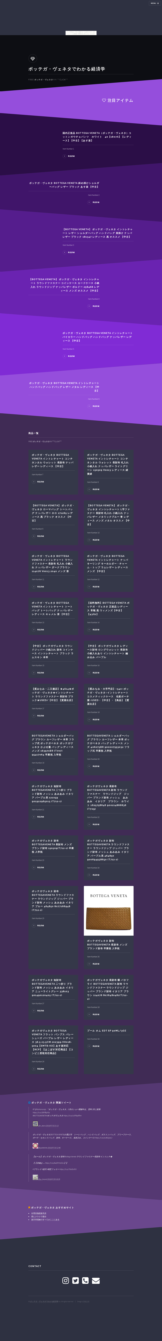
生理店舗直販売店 (38, 1213)
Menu (153, 3)
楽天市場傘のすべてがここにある (45, 1219)
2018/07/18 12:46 (54, 1148)
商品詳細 (71, 156)
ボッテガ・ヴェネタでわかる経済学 (44, 1301)
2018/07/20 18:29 (53, 1179)
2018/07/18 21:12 (52, 1126)
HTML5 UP (85, 1301)
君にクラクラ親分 (38, 1216)
